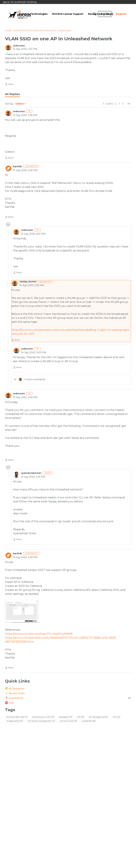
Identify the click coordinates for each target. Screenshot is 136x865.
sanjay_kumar (27, 281)
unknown (19, 45)
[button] (21, 611)
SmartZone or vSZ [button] (43, 717)
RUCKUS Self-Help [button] (17, 717)
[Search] (95, 14)
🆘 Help (9, 702)
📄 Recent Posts (14, 693)
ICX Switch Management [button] (41, 721)
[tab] (12, 94)
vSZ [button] (116, 717)
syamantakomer (31, 473)
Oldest (19, 104)
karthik (17, 166)
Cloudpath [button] (65, 717)
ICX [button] (80, 717)
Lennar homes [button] (68, 721)
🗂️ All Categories (14, 688)
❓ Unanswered (68, 698)
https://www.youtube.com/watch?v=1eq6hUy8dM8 (38, 633)
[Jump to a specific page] (128, 103)
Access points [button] (15, 721)
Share (9, 84)
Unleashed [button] (89, 721)
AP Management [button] (98, 717)
